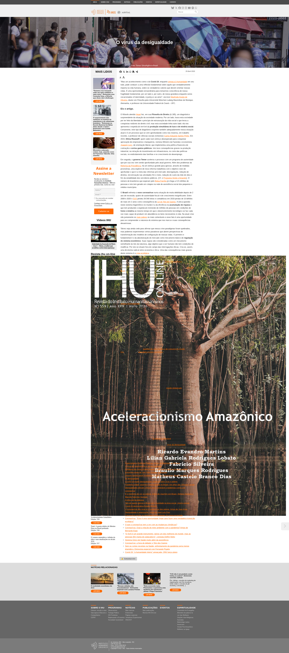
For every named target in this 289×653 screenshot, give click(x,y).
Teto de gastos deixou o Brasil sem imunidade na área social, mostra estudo (157, 503)
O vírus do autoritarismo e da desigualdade (143, 466)
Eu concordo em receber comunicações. (104, 199)
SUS (135, 199)
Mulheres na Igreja (183, 629)
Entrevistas (129, 613)
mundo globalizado (174, 388)
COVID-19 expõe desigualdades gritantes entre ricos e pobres (151, 482)
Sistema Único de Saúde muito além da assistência (146, 540)
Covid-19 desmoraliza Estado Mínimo (141, 506)
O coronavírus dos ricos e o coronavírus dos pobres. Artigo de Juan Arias (156, 509)
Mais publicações (148, 610)
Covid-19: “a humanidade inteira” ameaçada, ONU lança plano (151, 552)
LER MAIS (99, 101)
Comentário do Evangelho (185, 610)
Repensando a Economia (116, 617)
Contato (173, 2)
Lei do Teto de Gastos (166, 202)
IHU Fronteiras (113, 615)
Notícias (127, 2)
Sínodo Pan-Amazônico (185, 627)
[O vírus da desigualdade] (137, 72)
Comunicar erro (128, 559)
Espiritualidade (160, 2)
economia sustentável (162, 439)
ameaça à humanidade (177, 82)
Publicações (138, 2)
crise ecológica (142, 253)
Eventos (149, 2)
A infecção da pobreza (134, 500)
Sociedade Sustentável (115, 620)
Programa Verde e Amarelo (174, 178)
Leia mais (96, 523)
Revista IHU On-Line (149, 613)
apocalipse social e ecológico (150, 352)
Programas (117, 2)
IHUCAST (128, 620)
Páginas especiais (131, 615)
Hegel (138, 114)
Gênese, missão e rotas (99, 610)
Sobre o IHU (105, 2)
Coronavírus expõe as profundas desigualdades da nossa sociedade (154, 515)
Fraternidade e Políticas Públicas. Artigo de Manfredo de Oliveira (152, 463)
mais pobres (142, 217)
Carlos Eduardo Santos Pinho (176, 136)
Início (95, 2)
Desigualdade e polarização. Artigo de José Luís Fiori (147, 512)
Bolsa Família (161, 181)
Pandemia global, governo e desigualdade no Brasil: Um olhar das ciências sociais (160, 485)
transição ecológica (173, 261)
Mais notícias (129, 610)
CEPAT (93, 617)
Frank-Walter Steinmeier (140, 415)
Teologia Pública (113, 613)
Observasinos (112, 610)
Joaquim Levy (126, 145)
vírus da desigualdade (176, 445)
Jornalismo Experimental (133, 617)
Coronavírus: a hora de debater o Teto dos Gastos (146, 543)
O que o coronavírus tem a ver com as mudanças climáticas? (151, 525)
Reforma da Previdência (131, 166)
